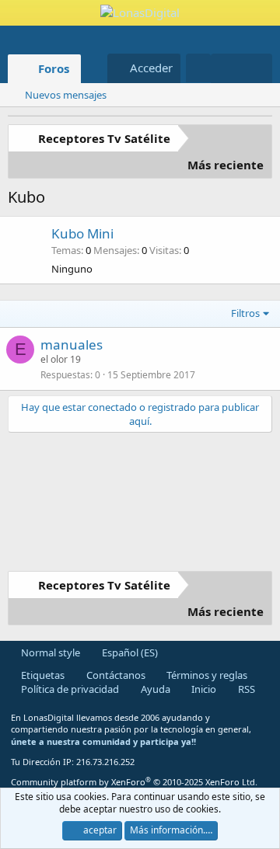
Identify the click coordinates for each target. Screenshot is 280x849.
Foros (53, 68)
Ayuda (154, 689)
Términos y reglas (205, 675)
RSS (245, 689)
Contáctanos (114, 675)
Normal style (49, 652)
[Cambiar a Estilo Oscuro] (198, 68)
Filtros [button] (245, 313)
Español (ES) (129, 652)
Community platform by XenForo (134, 782)
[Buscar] (257, 68)
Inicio (202, 689)
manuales (71, 344)
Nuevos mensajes (66, 95)
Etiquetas (42, 675)
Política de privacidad (69, 689)
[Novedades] (226, 68)
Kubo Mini (82, 233)
